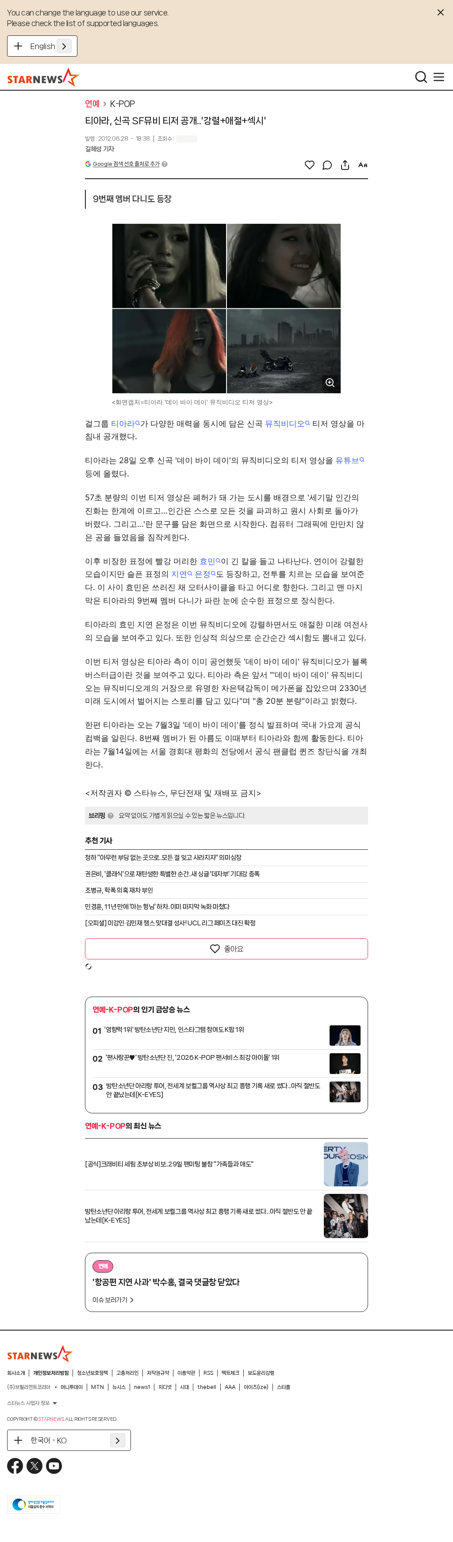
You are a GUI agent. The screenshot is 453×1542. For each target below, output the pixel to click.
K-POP (122, 104)
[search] (421, 77)
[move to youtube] (54, 1466)
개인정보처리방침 (51, 1373)
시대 (184, 1387)
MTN (97, 1387)
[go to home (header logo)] (43, 77)
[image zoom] (330, 383)
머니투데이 (72, 1387)
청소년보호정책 (92, 1373)
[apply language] (64, 46)
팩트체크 (230, 1373)
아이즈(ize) (256, 1387)
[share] (345, 165)
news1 (142, 1387)
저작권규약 (158, 1373)
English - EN (51, 46)
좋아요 (233, 949)
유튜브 (347, 460)
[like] (309, 165)
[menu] (439, 77)
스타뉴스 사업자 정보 (28, 1403)
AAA (230, 1387)
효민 (207, 561)
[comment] (327, 165)
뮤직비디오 (285, 423)
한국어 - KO (49, 1440)
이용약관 (186, 1373)
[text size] (362, 165)
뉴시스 (119, 1387)
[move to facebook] (15, 1466)
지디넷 (165, 1387)
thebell (206, 1387)
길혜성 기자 (99, 149)
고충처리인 (127, 1373)
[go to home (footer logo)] (40, 1353)
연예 (92, 104)
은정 (203, 574)
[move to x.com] (34, 1466)
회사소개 (16, 1373)
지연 (179, 574)
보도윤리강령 (261, 1373)
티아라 (123, 423)
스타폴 (283, 1387)
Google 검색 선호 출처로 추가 (126, 164)
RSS (208, 1373)
